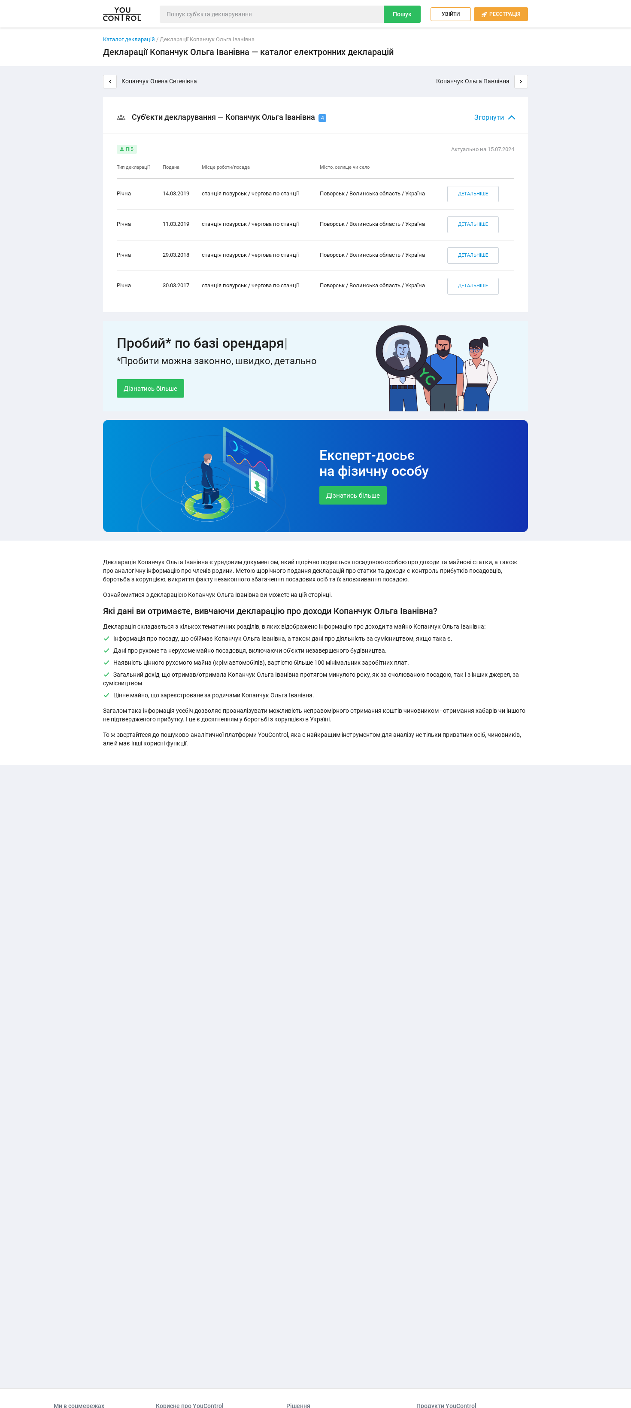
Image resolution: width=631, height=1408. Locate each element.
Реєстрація (501, 14)
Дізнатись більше (150, 388)
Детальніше (473, 194)
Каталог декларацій (129, 39)
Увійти (451, 14)
